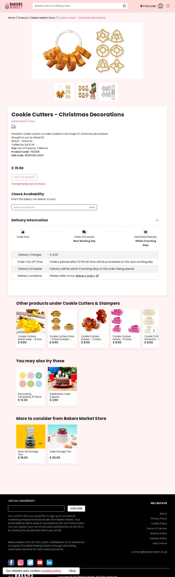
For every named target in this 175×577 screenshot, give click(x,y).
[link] (46, 519)
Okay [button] (72, 571)
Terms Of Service (156, 528)
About (163, 513)
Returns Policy (158, 533)
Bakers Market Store (43, 17)
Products (23, 17)
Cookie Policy (159, 523)
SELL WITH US (159, 503)
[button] (149, 6)
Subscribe (76, 508)
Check (92, 207)
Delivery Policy (158, 538)
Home (11, 17)
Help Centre (160, 543)
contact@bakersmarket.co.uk (149, 552)
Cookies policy (51, 571)
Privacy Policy (76, 523)
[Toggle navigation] (168, 5)
